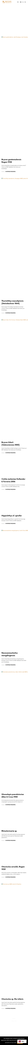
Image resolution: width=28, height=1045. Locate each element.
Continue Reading (10, 171)
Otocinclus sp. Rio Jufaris (12, 999)
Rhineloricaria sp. (9, 831)
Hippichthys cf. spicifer (11, 516)
